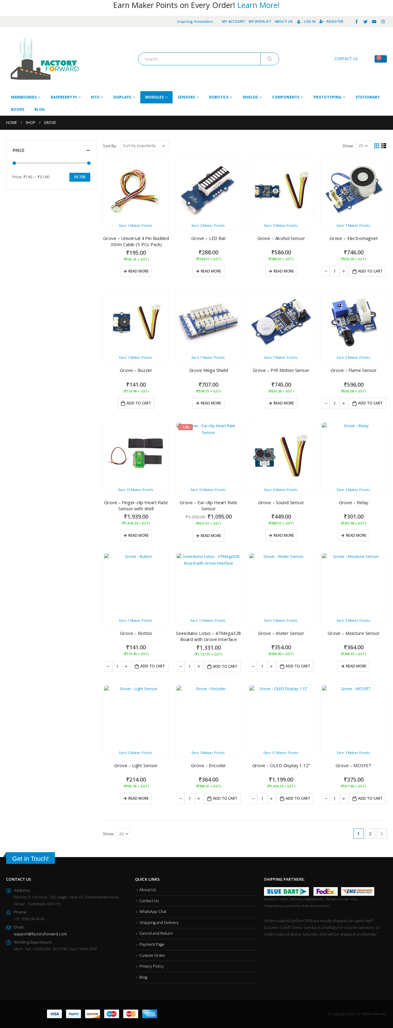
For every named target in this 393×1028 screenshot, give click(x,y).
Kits (95, 97)
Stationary (368, 97)
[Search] (270, 59)
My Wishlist (260, 21)
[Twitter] (365, 21)
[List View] (384, 146)
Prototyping (327, 97)
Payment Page (152, 944)
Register (335, 21)
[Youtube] (374, 21)
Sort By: (110, 146)
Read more (138, 271)
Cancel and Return (156, 933)
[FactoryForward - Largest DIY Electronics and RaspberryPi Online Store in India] (44, 59)
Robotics (218, 97)
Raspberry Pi (64, 97)
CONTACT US (346, 58)
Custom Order (152, 955)
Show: (348, 146)
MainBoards (24, 97)
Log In (310, 21)
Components (285, 97)
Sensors (186, 97)
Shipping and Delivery (159, 922)
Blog (39, 109)
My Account (234, 21)
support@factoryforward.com (40, 934)
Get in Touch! (30, 858)
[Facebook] (357, 21)
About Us (284, 21)
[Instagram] (383, 21)
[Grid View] (377, 146)
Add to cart (370, 271)
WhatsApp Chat (152, 911)
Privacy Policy (151, 966)
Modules (154, 97)
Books (17, 109)
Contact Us (149, 900)
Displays (122, 97)
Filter (79, 177)
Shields (250, 97)
